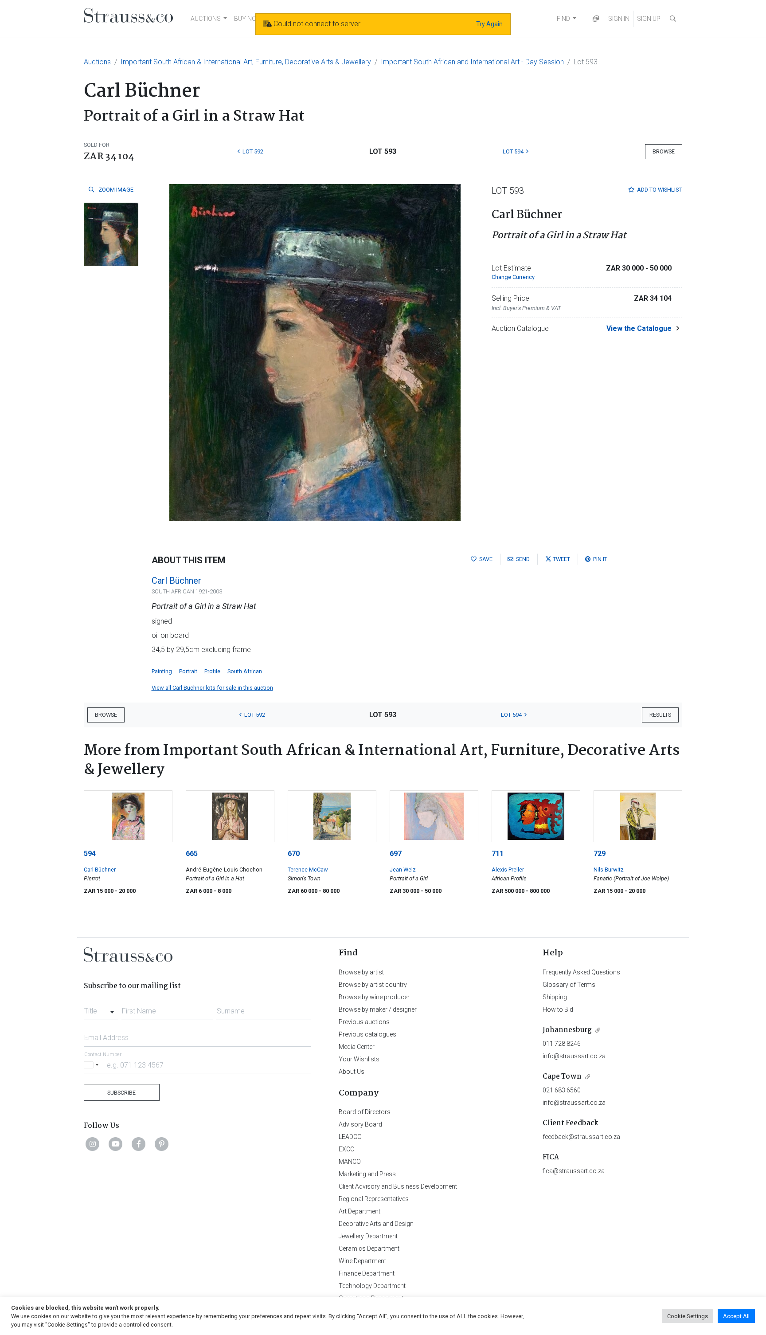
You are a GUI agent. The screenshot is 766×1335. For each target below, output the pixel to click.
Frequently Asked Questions (581, 972)
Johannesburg (567, 1030)
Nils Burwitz (609, 869)
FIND (563, 18)
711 (498, 853)
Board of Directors (365, 1111)
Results (660, 714)
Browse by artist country (373, 984)
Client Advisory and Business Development (398, 1186)
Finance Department (367, 1273)
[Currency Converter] (596, 19)
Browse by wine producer (374, 997)
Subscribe (121, 1092)
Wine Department (362, 1260)
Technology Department (372, 1285)
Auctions (97, 62)
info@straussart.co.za (574, 1056)
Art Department (359, 1211)
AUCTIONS (206, 18)
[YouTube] (116, 1144)
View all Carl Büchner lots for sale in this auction (212, 687)
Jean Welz (403, 869)
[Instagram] (93, 1144)
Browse (664, 151)
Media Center (357, 1046)
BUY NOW (248, 18)
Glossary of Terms (569, 984)
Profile (212, 671)
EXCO (347, 1149)
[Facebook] (139, 1144)
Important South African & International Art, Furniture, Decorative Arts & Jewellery (246, 62)
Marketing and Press (367, 1174)
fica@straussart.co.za (574, 1170)
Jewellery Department (368, 1236)
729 (600, 853)
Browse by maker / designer (378, 1009)
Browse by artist (361, 972)
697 (396, 853)
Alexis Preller (508, 869)
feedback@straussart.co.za (581, 1136)
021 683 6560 (562, 1090)
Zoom (115, 189)
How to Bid (558, 1009)
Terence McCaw (308, 869)
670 (294, 853)
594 (90, 853)
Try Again (489, 23)
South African (244, 671)
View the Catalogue (639, 328)
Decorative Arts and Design (376, 1223)
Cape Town (562, 1076)
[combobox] (101, 1008)
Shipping (555, 997)
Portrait (188, 671)
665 (192, 853)
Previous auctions (364, 1021)
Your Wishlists (359, 1059)
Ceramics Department (369, 1248)
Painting (162, 671)
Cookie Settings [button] (687, 1316)
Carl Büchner (176, 580)
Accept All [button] (736, 1316)
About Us (351, 1071)
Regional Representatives (374, 1198)
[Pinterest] (162, 1144)
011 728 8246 (562, 1043)
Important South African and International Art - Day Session (472, 62)
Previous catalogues (367, 1034)
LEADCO (350, 1136)
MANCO (350, 1161)
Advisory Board (360, 1124)
